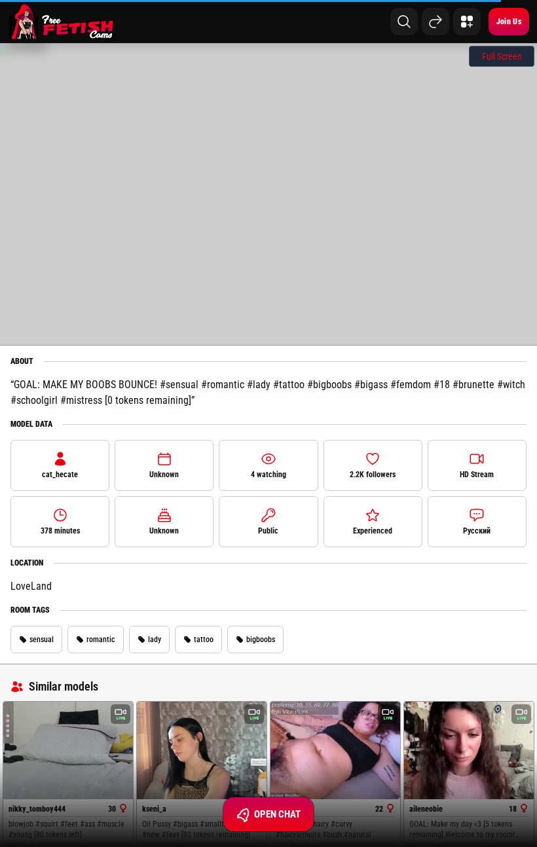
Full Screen (502, 56)
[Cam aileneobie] (469, 750)
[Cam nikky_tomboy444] (68, 750)
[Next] (435, 21)
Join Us (508, 21)
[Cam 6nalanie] (335, 750)
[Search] (404, 21)
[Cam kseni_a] (202, 750)
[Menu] (467, 21)
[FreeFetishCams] (61, 21)
